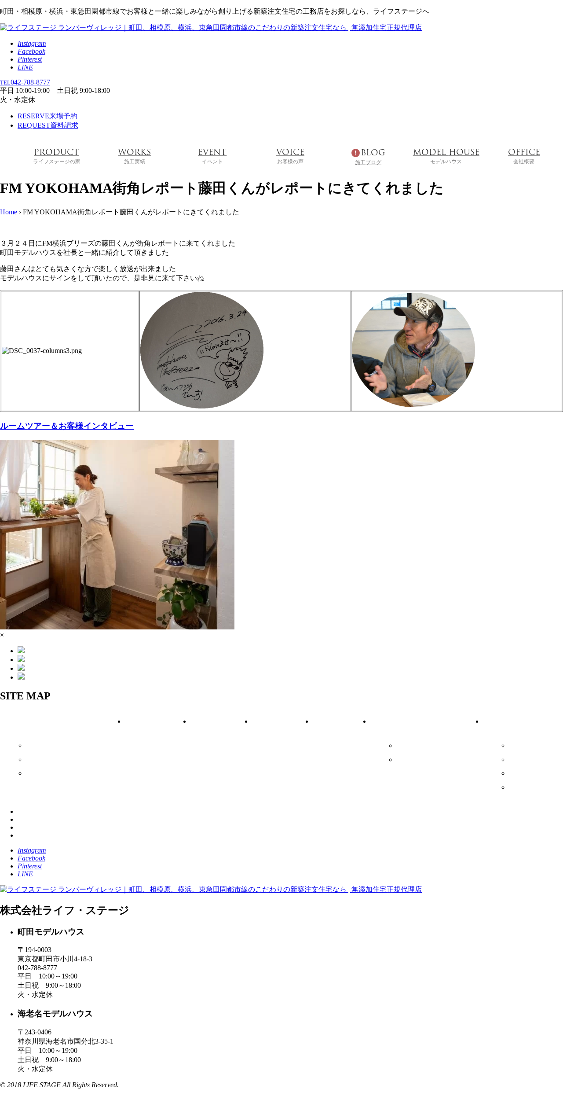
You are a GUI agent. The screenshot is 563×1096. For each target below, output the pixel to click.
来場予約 (47, 116)
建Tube (522, 760)
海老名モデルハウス (428, 760)
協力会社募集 (531, 787)
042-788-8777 (25, 82)
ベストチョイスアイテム (64, 746)
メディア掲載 (531, 746)
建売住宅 (42, 760)
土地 (36, 773)
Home (8, 212)
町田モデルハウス (425, 746)
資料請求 (48, 125)
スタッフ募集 (531, 773)
